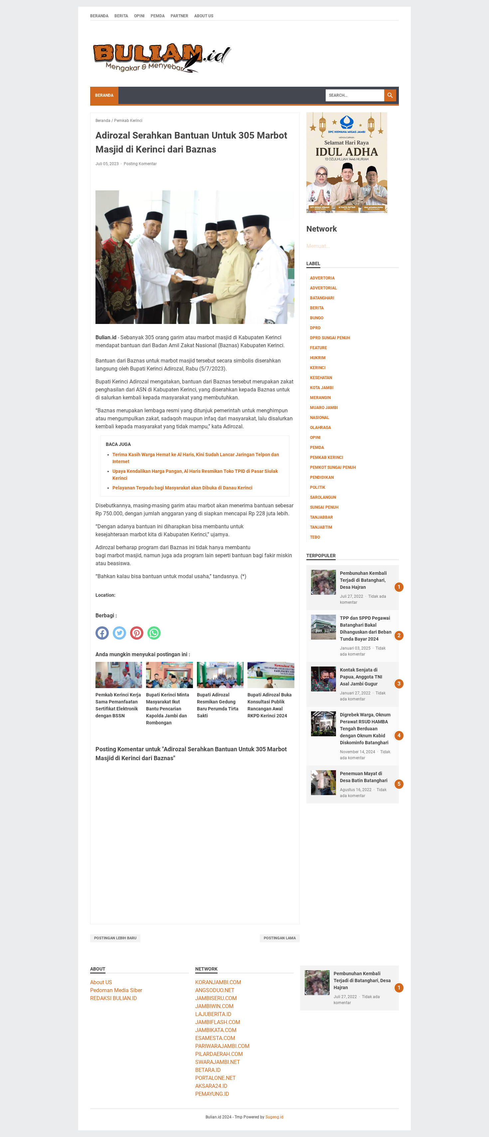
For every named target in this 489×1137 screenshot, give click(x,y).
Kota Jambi (322, 387)
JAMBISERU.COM (216, 998)
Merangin (320, 397)
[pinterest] (136, 633)
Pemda (158, 16)
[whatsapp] (154, 633)
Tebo (315, 537)
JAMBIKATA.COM (216, 1030)
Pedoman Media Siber (116, 990)
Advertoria (322, 278)
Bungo (316, 318)
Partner (179, 16)
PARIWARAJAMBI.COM (222, 1046)
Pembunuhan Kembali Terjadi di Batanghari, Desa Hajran (363, 580)
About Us (203, 16)
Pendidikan (322, 477)
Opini (139, 16)
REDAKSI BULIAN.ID (113, 998)
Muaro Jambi (324, 407)
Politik (317, 487)
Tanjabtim (321, 527)
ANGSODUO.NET (215, 990)
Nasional (319, 417)
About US (101, 982)
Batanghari (322, 298)
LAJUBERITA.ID (213, 1014)
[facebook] (102, 633)
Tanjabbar (321, 517)
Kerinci (318, 367)
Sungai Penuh (324, 507)
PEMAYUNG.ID (212, 1094)
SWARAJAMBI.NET (217, 1062)
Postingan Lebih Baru (115, 938)
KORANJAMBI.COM (218, 982)
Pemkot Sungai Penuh (333, 467)
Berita (121, 16)
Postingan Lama (280, 938)
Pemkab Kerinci (326, 457)
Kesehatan (321, 377)
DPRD (315, 328)
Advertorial (323, 288)
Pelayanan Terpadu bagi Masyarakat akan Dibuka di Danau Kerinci (182, 487)
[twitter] (119, 633)
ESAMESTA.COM (215, 1038)
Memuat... (318, 246)
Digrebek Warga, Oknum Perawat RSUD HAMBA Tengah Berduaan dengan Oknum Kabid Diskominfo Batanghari (365, 728)
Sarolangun (323, 497)
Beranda (99, 16)
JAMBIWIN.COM (214, 1006)
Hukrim (318, 358)
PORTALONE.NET (215, 1078)
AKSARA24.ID (211, 1086)
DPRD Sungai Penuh (330, 338)
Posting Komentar (140, 163)
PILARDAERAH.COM (219, 1054)
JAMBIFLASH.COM (217, 1022)
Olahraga (320, 427)
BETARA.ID (208, 1070)
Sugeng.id (274, 1117)
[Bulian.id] (161, 54)
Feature (318, 348)
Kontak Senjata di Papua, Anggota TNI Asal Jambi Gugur (361, 676)
